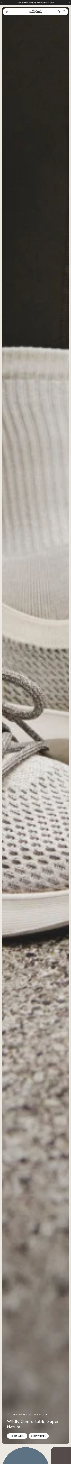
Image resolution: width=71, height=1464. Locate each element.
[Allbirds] (35, 12)
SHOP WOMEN (38, 1436)
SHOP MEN (17, 1436)
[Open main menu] (7, 12)
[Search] (59, 12)
